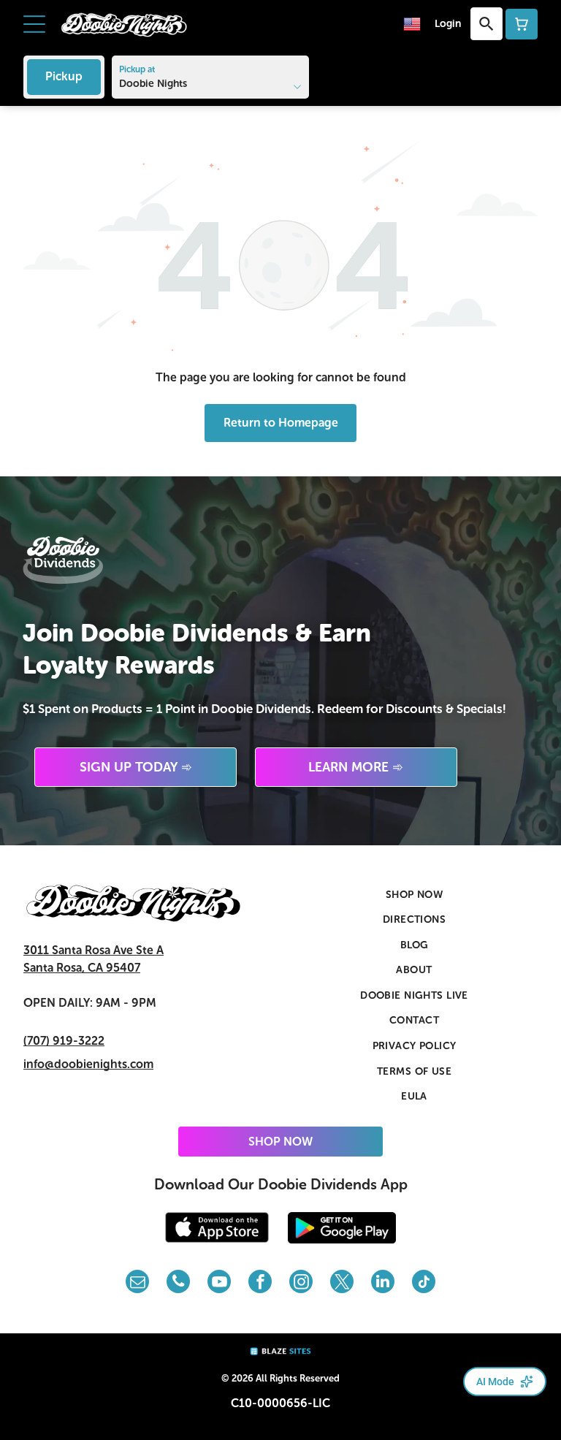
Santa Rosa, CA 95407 (81, 968)
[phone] (178, 1283)
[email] (137, 1283)
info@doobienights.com (88, 1064)
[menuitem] (414, 894)
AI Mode (495, 1381)
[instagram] (301, 1283)
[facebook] (260, 1283)
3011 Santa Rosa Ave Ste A (93, 950)
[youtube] (219, 1283)
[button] (34, 24)
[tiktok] (423, 1283)
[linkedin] (382, 1283)
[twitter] (342, 1283)
